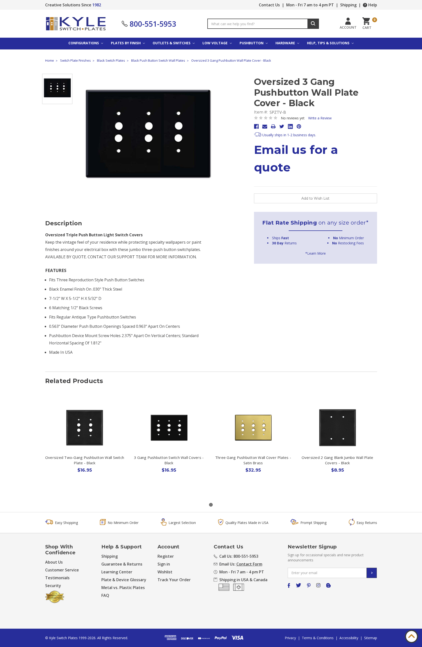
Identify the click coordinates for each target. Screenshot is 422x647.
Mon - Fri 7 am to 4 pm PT (310, 5)
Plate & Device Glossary (123, 579)
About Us (54, 562)
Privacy (290, 638)
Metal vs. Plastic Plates (123, 587)
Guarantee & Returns (121, 564)
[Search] (313, 24)
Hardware (285, 43)
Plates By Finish (126, 43)
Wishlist (165, 572)
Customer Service (62, 570)
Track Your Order (174, 579)
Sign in (164, 564)
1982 (96, 5)
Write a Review (320, 118)
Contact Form (249, 564)
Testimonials (57, 577)
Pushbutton (252, 43)
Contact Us (269, 5)
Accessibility (348, 638)
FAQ (105, 595)
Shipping (348, 5)
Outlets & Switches (172, 43)
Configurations (84, 43)
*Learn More (315, 253)
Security (53, 585)
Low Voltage (215, 43)
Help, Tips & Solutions (328, 43)
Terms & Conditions (318, 638)
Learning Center (116, 572)
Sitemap (370, 638)
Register (166, 556)
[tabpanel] (84, 447)
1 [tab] (211, 505)
